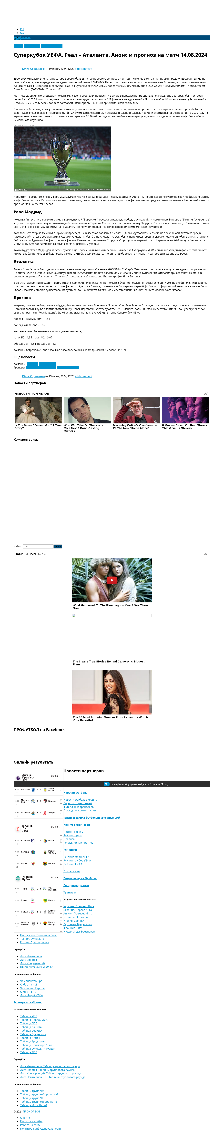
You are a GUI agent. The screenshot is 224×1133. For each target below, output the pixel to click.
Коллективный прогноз (78, 842)
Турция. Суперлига (32, 939)
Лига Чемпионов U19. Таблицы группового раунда (52, 1077)
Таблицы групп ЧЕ (31, 1098)
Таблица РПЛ (28, 1052)
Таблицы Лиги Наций (33, 1105)
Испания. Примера (75, 917)
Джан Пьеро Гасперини (41, 367)
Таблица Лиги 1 (30, 1038)
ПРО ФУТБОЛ (31, 1111)
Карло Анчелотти (68, 367)
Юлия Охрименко (33, 69)
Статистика (71, 871)
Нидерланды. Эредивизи (79, 931)
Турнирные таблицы (28, 1002)
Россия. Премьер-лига (34, 942)
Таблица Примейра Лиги (36, 1045)
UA (22, 33)
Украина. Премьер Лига (78, 906)
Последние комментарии (79, 810)
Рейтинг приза (72, 835)
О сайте (25, 1118)
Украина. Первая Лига (77, 910)
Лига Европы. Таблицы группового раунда (47, 1070)
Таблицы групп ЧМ (32, 1091)
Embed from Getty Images (25, 125)
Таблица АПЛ (28, 1023)
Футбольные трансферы (78, 807)
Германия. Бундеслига (77, 924)
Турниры (69, 892)
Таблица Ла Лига (31, 1027)
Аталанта (32, 364)
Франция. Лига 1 (74, 928)
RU (22, 29)
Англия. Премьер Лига (77, 913)
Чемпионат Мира (31, 981)
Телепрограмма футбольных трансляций (91, 817)
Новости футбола (75, 792)
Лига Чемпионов (51, 46)
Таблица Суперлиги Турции (37, 1048)
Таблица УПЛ (28, 1016)
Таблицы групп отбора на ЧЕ (38, 1101)
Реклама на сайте (31, 1121)
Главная (25, 37)
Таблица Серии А (31, 1030)
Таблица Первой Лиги (34, 1020)
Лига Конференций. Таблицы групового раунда (50, 1073)
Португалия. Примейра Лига (38, 935)
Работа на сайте (30, 1125)
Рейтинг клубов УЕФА (77, 860)
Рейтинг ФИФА (72, 864)
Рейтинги (70, 849)
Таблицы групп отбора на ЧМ (39, 1094)
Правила (69, 839)
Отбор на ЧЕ (28, 992)
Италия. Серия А (73, 921)
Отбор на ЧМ (28, 984)
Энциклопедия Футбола (80, 878)
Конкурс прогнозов (76, 825)
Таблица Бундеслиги (33, 1034)
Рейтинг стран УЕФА (76, 857)
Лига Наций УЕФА (31, 995)
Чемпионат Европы (32, 988)
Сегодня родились (76, 885)
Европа (18, 46)
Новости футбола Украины (80, 799)
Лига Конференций (32, 963)
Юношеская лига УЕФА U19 (37, 967)
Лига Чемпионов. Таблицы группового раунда (50, 1066)
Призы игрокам (73, 832)
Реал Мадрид (47, 364)
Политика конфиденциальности (40, 1128)
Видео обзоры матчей (77, 803)
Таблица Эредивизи (33, 1041)
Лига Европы (32, 46)
